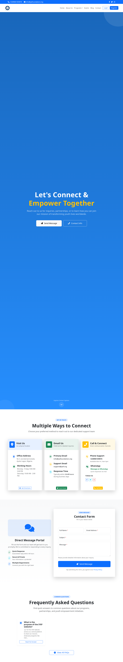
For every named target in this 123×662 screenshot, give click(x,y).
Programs (77, 8)
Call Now (99, 488)
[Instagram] (114, 2)
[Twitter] (112, 2)
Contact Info (76, 223)
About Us (69, 8)
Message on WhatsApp (99, 469)
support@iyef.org (60, 467)
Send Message (50, 223)
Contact (98, 8)
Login (106, 8)
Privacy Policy (98, 570)
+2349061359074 (96, 459)
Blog (92, 8)
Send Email (62, 488)
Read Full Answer (31, 642)
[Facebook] (109, 2)
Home (62, 8)
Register (114, 8)
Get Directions (26, 488)
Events (86, 8)
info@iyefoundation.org (63, 459)
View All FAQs (63, 652)
